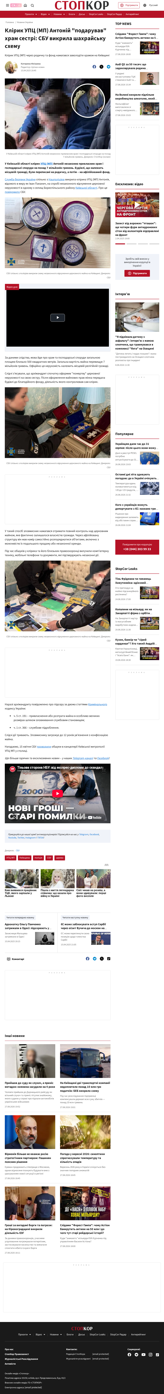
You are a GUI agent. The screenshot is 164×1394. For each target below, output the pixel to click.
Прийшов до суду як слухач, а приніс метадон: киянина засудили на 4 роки (30, 1085)
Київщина (25, 857)
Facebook (94, 834)
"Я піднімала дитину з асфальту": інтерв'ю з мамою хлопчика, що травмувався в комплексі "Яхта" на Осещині (134, 343)
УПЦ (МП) (47, 164)
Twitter (20, 837)
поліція (38, 857)
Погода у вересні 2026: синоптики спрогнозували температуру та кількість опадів (82, 1158)
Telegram (83, 834)
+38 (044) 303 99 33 (137, 549)
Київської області (86, 188)
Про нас (9, 1349)
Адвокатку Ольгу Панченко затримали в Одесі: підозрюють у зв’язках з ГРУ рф (27, 928)
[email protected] (33, 1387)
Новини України (25, 22)
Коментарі (18, 959)
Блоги (72, 14)
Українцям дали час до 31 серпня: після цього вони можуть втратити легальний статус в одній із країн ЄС (137, 450)
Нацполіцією (57, 179)
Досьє (82, 14)
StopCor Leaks (96, 14)
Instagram (30, 837)
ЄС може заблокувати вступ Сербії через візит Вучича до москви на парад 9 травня (83, 928)
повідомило (12, 192)
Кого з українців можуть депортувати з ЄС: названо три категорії (135, 509)
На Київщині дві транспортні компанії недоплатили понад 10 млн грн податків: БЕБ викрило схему (85, 1087)
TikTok (40, 837)
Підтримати (131, 5)
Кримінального (97, 704)
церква (59, 857)
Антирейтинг (132, 14)
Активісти (10, 1364)
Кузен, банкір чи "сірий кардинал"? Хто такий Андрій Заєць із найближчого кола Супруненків (135, 646)
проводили (44, 747)
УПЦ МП (10, 857)
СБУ (18, 850)
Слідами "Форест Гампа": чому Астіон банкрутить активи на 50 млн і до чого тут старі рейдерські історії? (85, 1229)
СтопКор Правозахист (17, 1354)
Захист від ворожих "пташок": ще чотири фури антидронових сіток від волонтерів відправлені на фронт (137, 229)
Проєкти (29, 14)
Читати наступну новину (75, 917)
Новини (58, 14)
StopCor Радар (114, 14)
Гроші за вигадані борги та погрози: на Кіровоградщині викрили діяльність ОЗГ (28, 1229)
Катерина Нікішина (31, 63)
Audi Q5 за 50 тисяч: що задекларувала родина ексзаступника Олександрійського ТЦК (131, 70)
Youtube (12, 837)
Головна (10, 22)
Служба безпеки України (20, 179)
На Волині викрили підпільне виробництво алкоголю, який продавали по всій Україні (135, 99)
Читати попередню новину (20, 917)
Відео (44, 14)
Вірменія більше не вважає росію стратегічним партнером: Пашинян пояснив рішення (28, 1158)
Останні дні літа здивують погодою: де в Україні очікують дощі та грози (135, 478)
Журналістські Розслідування (21, 1359)
